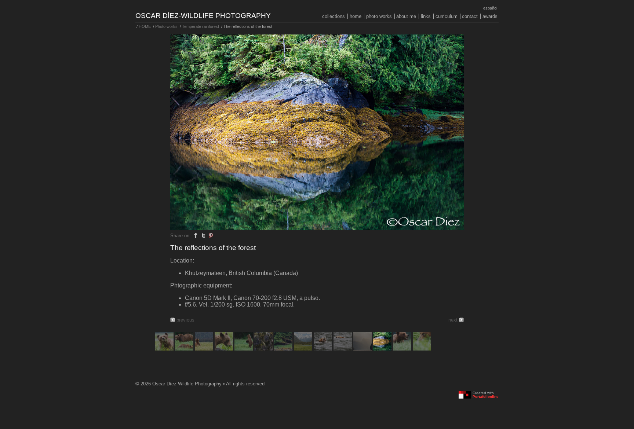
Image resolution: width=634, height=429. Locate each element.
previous (185, 320)
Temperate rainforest (200, 26)
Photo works (379, 16)
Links (426, 16)
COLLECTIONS (333, 16)
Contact (470, 16)
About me (406, 16)
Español (490, 8)
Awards (490, 16)
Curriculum (447, 16)
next (453, 320)
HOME (355, 16)
